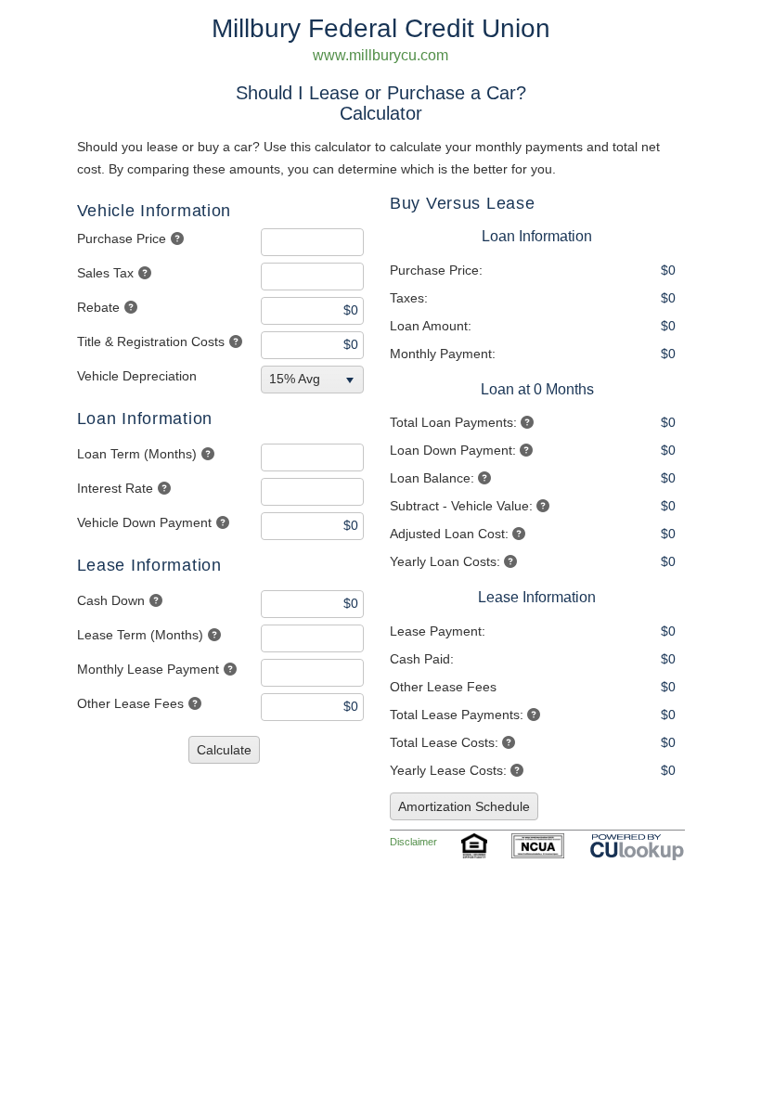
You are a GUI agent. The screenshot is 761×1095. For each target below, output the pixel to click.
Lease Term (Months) (140, 634)
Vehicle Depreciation (137, 375)
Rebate (98, 307)
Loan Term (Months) (137, 453)
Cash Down (111, 600)
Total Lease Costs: (444, 742)
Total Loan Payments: (453, 422)
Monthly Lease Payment (148, 669)
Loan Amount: (430, 325)
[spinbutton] (312, 242)
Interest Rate (115, 488)
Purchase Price (121, 238)
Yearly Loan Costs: (445, 561)
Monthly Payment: (443, 353)
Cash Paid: (422, 658)
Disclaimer (413, 841)
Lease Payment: (437, 631)
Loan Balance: (432, 477)
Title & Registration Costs (151, 341)
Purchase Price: (436, 270)
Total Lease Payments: (456, 714)
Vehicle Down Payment (144, 522)
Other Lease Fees (130, 703)
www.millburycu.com (380, 55)
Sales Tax (105, 272)
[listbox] (314, 379)
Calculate (224, 749)
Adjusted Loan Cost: (449, 533)
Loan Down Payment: (453, 450)
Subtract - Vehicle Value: (461, 505)
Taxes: (409, 297)
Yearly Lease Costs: (448, 770)
